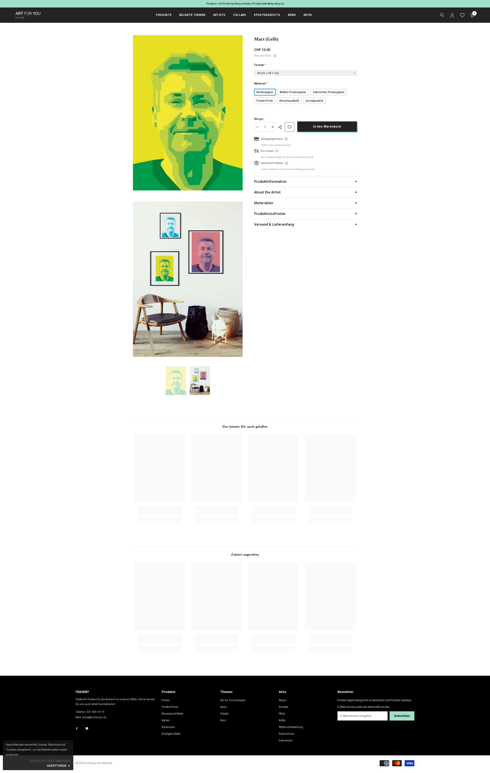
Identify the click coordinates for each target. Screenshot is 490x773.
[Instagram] (87, 728)
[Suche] (442, 15)
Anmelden (402, 716)
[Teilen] (281, 127)
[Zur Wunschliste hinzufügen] (289, 127)
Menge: (259, 118)
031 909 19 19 (96, 711)
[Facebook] (76, 728)
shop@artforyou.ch (94, 717)
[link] (160, 514)
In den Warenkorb (327, 126)
